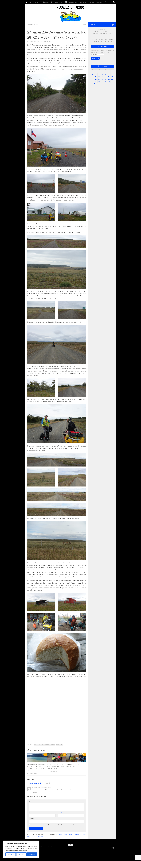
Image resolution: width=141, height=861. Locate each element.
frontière (53, 744)
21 (105, 79)
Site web (31, 818)
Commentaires (35, 783)
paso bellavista (59, 744)
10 (92, 76)
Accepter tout (31, 854)
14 (105, 76)
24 (92, 81)
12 (99, 76)
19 (99, 79)
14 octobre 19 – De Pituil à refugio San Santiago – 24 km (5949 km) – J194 (55, 766)
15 (109, 76)
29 (109, 81)
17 (92, 79)
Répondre (34, 792)
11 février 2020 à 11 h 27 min (46, 787)
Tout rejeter (21, 854)
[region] (21, 849)
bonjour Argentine (45, 744)
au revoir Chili (37, 744)
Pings (47, 783)
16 (112, 76)
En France (83, 2)
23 (112, 79)
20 (102, 79)
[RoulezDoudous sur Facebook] (113, 25)
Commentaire (33, 801)
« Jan (92, 84)
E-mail (60, 812)
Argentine (31, 25)
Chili (37, 25)
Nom (30, 812)
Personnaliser (10, 854)
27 (102, 81)
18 (96, 79)
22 (109, 79)
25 (96, 81)
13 (102, 76)
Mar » (95, 84)
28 (105, 81)
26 (99, 81)
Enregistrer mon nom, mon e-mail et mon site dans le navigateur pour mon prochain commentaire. (57, 824)
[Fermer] (37, 842)
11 (96, 76)
